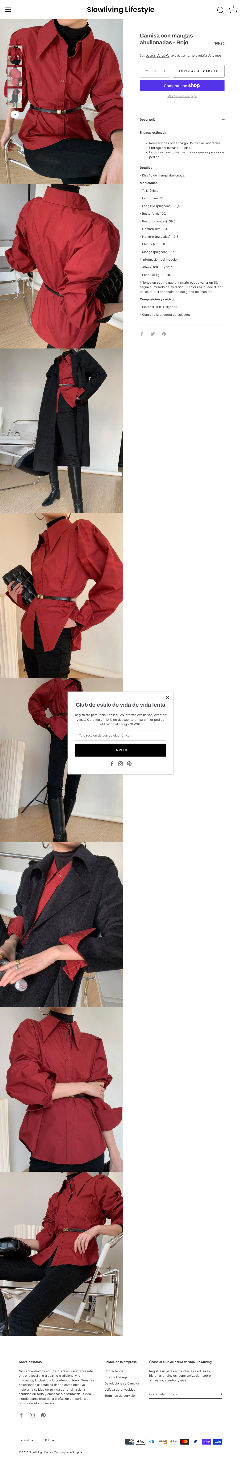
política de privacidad (119, 1389)
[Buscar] (220, 10)
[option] (14, 56)
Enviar (120, 750)
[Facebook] (111, 763)
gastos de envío (157, 55)
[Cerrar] (167, 697)
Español (24, 1440)
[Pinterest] (129, 763)
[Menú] (8, 9)
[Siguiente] (15, 114)
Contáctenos (113, 1371)
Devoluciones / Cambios (122, 1383)
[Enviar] (219, 1394)
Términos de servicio (119, 1395)
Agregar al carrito (198, 71)
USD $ (45, 1440)
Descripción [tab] (148, 119)
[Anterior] (15, 38)
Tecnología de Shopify (68, 1452)
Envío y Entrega (116, 1377)
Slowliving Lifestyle (120, 10)
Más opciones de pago (182, 96)
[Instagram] (120, 763)
